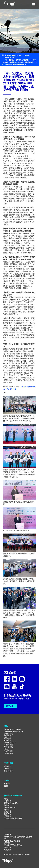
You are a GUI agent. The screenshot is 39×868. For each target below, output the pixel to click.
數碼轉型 (7, 738)
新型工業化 (8, 734)
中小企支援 (8, 747)
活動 (6, 786)
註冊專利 (7, 805)
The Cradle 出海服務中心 (13, 731)
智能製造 (7, 736)
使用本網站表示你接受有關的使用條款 (18, 837)
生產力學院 (8, 745)
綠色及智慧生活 (10, 742)
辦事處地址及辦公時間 (13, 818)
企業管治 (7, 801)
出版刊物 (7, 812)
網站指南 (7, 847)
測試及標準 (8, 751)
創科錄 (7, 784)
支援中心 (7, 768)
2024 (13, 58)
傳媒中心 (7, 810)
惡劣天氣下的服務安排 (13, 845)
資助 (6, 749)
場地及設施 (8, 753)
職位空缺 (7, 814)
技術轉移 (7, 766)
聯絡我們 (7, 850)
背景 (6, 799)
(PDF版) (7, 843)
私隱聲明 (7, 834)
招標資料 (7, 816)
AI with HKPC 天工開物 (12, 729)
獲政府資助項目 (10, 807)
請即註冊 (9, 706)
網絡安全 (7, 740)
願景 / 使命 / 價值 (11, 803)
